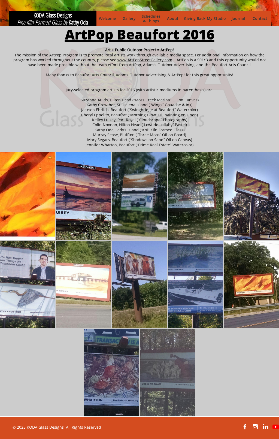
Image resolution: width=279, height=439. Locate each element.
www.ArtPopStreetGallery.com (144, 59)
